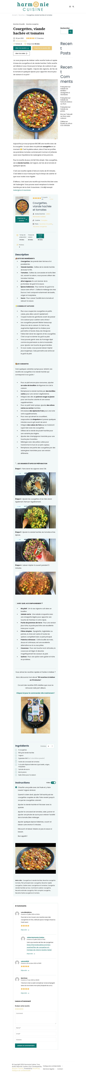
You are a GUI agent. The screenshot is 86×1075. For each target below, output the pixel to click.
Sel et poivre (22, 772)
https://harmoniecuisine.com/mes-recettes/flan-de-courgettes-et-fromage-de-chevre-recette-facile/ (39, 947)
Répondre (24, 930)
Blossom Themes (18, 1069)
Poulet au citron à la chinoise (66, 124)
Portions (43, 746)
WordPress (36, 1069)
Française (44, 220)
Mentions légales (48, 1069)
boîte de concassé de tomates (28, 762)
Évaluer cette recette (22, 1006)
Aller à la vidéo (20, 53)
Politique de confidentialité (21, 1071)
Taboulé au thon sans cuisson (66, 116)
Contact (60, 1069)
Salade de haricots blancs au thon (66, 102)
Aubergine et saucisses (22, 190)
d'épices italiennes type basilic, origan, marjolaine (34, 766)
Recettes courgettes (32, 24)
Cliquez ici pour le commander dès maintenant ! (35, 693)
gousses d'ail (31, 758)
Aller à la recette (21, 48)
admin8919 (25, 961)
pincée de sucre (24, 769)
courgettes (22, 750)
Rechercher (65, 28)
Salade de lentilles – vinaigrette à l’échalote (65, 92)
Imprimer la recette (40, 48)
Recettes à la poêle (19, 24)
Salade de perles (64, 110)
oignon (20, 755)
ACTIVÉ (53, 782)
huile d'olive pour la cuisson (27, 775)
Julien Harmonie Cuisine (35, 937)
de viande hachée (26, 753)
